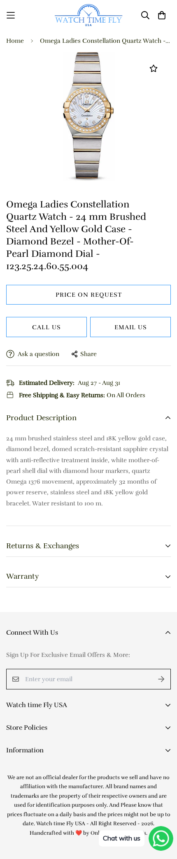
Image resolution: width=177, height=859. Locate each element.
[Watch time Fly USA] (89, 15)
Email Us (130, 327)
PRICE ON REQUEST (89, 294)
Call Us (46, 327)
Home (15, 40)
